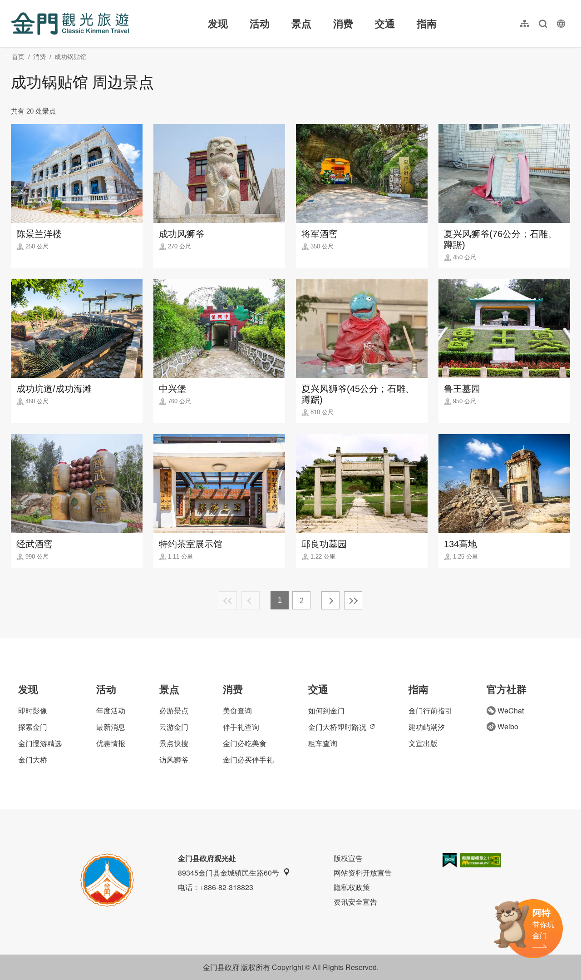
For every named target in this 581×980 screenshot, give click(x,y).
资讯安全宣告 (355, 901)
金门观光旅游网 (70, 23)
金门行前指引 (430, 710)
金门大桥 (32, 759)
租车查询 (322, 743)
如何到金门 (326, 710)
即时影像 (32, 710)
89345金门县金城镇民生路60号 (228, 872)
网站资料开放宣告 (363, 872)
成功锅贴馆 (70, 56)
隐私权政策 (352, 887)
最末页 (353, 600)
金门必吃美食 (244, 743)
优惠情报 (110, 743)
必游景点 (173, 710)
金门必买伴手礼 (248, 759)
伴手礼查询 (241, 727)
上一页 (250, 600)
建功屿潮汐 (427, 727)
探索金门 (32, 727)
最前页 (228, 600)
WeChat (510, 710)
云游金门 (173, 727)
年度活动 (110, 710)
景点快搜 (173, 743)
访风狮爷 (173, 759)
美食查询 (237, 710)
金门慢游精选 (40, 743)
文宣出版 (423, 743)
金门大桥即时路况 (337, 727)
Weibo (507, 726)
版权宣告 (348, 858)
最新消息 (110, 727)
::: (13, 5)
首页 (18, 56)
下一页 (330, 600)
